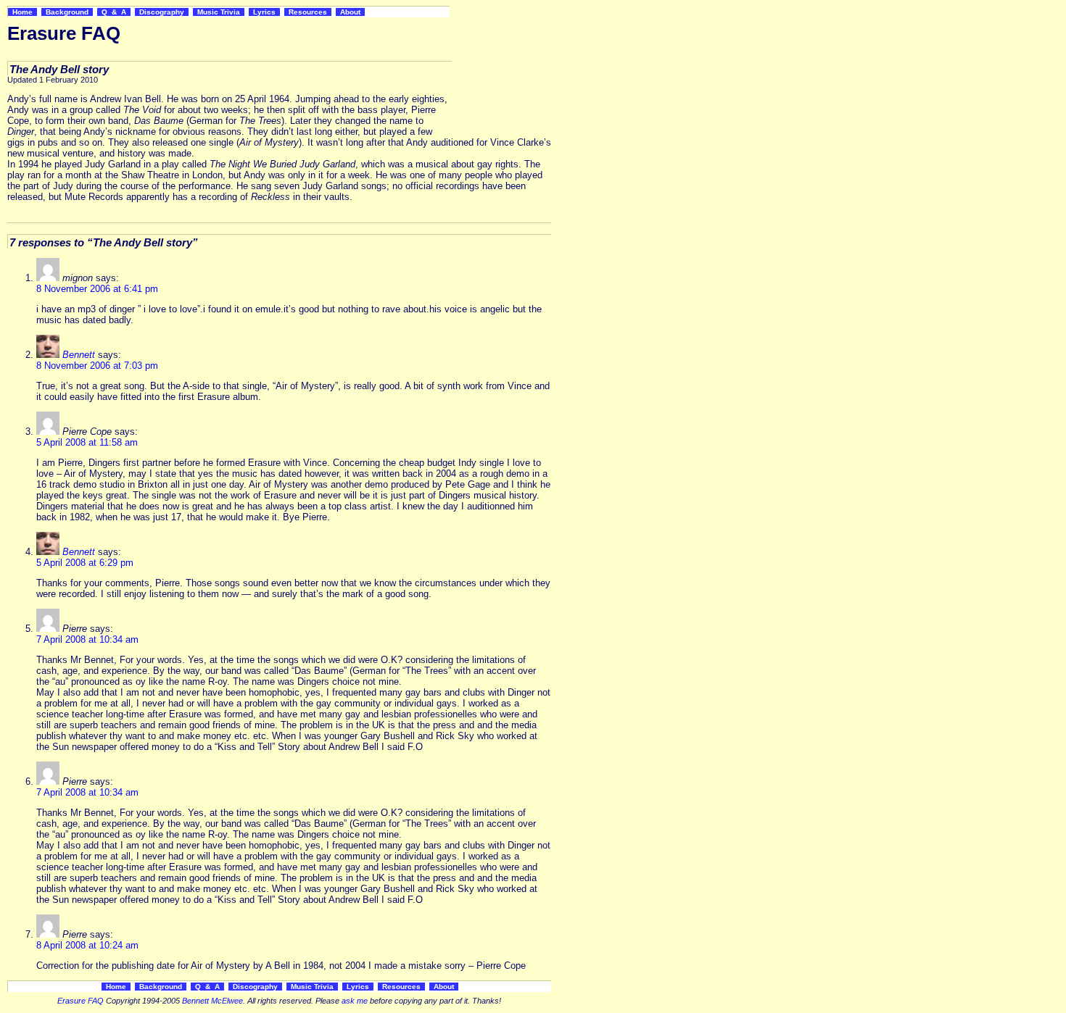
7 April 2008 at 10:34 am (87, 639)
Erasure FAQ (80, 1000)
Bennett (78, 354)
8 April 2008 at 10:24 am (87, 945)
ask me (355, 1000)
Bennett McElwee (212, 1000)
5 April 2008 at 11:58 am (87, 442)
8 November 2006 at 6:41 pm (97, 288)
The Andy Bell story (59, 69)
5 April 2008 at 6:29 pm (84, 562)
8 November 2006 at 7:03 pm (97, 365)
